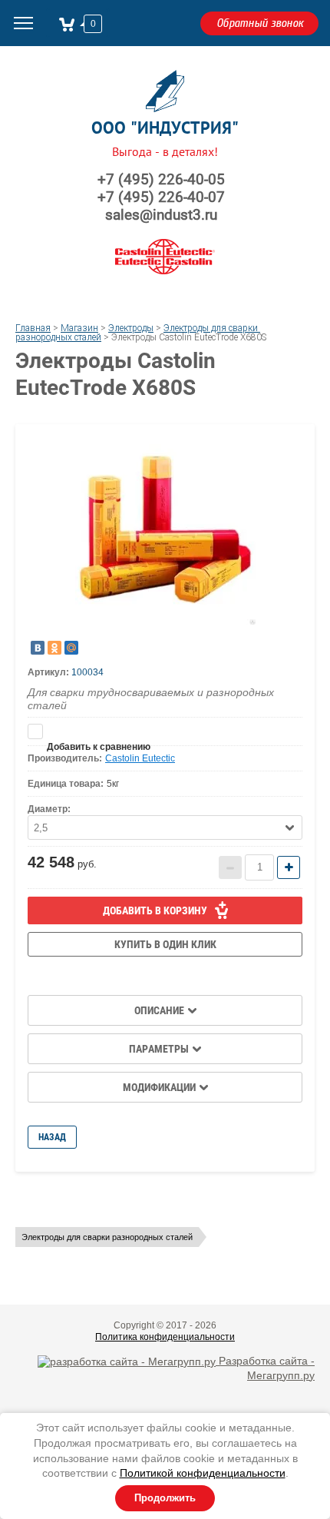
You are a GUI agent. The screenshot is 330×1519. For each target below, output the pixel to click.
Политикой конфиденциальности (202, 1473)
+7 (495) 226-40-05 (161, 179)
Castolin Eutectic (140, 758)
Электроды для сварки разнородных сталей (107, 1237)
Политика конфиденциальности (165, 1337)
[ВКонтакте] (38, 648)
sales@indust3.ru (161, 215)
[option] (165, 534)
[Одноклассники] (54, 648)
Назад (52, 1137)
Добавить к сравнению (165, 731)
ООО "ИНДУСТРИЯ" (165, 127)
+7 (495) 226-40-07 (161, 197)
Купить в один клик (165, 944)
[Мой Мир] (71, 648)
